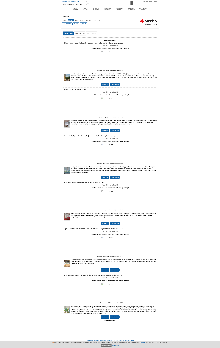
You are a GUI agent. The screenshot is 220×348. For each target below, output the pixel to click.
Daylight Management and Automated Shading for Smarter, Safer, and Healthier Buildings (90, 275)
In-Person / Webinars (80, 33)
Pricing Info (75, 23)
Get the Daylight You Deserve (72, 89)
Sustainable (109, 340)
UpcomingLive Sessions (131, 9)
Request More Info (67, 23)
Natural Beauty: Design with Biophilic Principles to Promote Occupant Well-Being (88, 43)
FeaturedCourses (75, 9)
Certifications (103, 340)
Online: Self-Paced (68, 33)
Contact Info (83, 23)
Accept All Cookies (106, 345)
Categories (96, 340)
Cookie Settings (115, 345)
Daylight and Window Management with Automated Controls (82, 182)
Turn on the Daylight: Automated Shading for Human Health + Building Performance (89, 136)
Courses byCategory (96, 9)
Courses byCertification (107, 9)
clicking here (142, 342)
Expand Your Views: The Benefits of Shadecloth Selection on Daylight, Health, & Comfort (90, 229)
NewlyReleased (85, 9)
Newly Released (89, 340)
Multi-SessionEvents (143, 9)
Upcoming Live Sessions (119, 340)
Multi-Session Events (129, 340)
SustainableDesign (119, 9)
